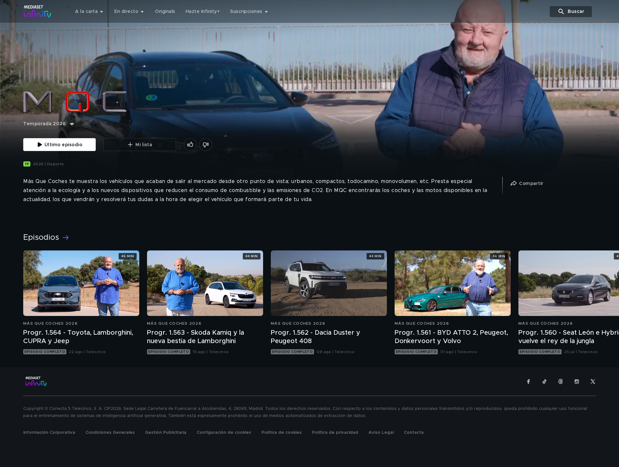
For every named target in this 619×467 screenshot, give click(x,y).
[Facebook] (528, 381)
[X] (593, 381)
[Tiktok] (544, 381)
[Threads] (561, 381)
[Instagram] (577, 381)
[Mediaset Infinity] (37, 11)
